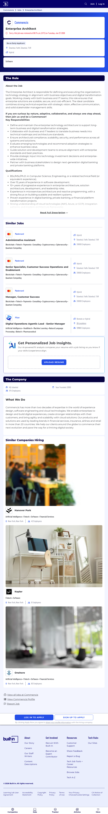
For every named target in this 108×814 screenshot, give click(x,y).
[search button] (85, 4)
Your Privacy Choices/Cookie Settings (79, 794)
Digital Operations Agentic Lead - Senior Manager (35, 323)
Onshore (20, 672)
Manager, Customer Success (23, 297)
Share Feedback (74, 751)
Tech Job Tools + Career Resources (75, 764)
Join (92, 4)
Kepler (18, 591)
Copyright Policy (42, 794)
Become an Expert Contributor (51, 754)
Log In (101, 4)
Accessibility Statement (27, 794)
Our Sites (92, 743)
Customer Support (72, 744)
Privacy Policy (52, 794)
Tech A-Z (71, 777)
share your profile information (58, 722)
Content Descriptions (30, 762)
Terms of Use (62, 794)
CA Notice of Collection (97, 794)
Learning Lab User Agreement (11, 794)
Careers (28, 748)
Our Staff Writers (28, 754)
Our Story (29, 743)
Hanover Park (23, 510)
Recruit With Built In (52, 744)
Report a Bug (73, 756)
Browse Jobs (73, 772)
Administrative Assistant (20, 240)
